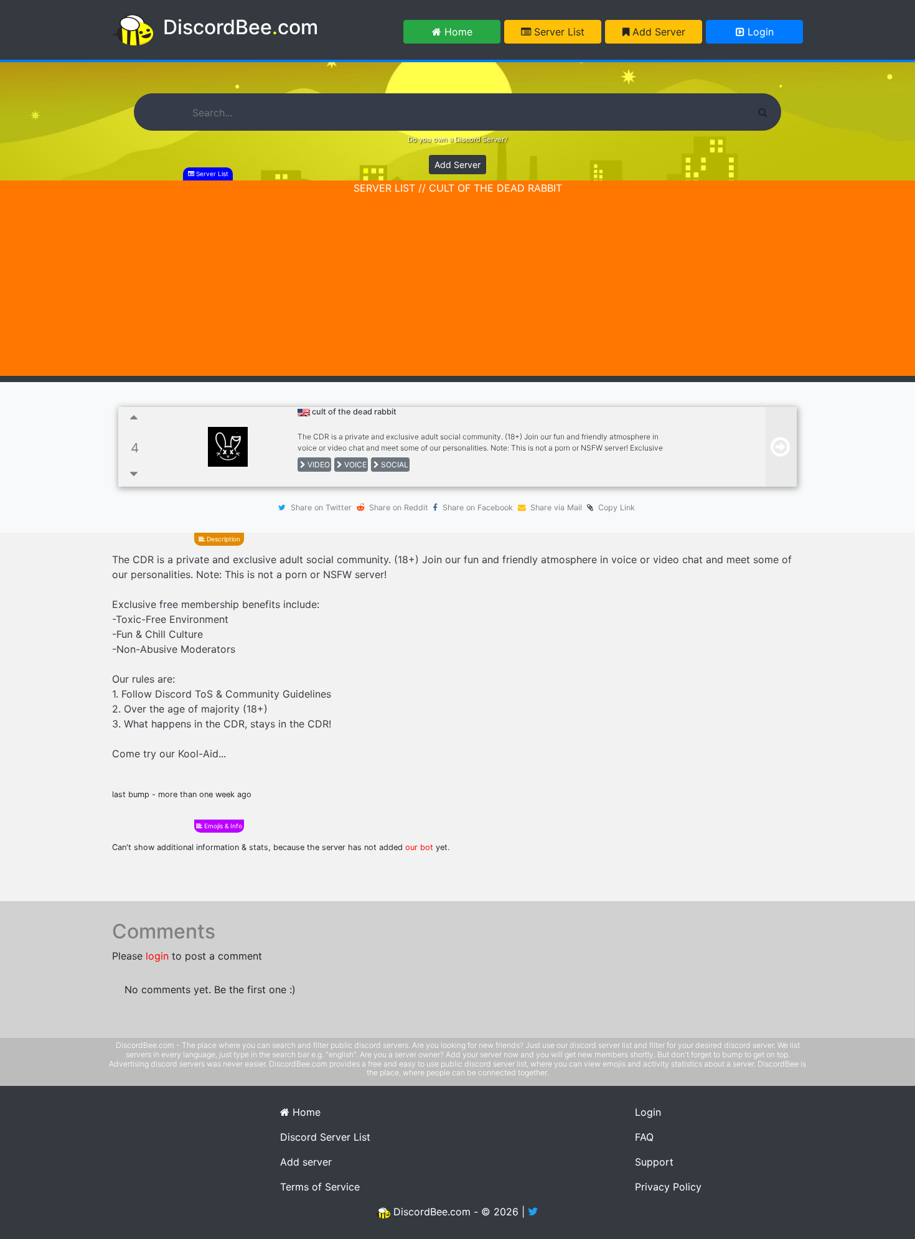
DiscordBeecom (240, 27)
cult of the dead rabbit (354, 411)
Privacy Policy (668, 1187)
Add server (306, 1162)
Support (654, 1162)
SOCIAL (393, 464)
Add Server (657, 32)
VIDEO (318, 464)
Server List (557, 32)
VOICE (354, 464)
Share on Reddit (398, 507)
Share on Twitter (321, 507)
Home (456, 32)
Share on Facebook (478, 507)
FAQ (644, 1137)
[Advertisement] (457, 289)
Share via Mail (556, 507)
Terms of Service (320, 1187)
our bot (419, 847)
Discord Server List (325, 1137)
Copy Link (614, 507)
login (157, 956)
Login (759, 32)
